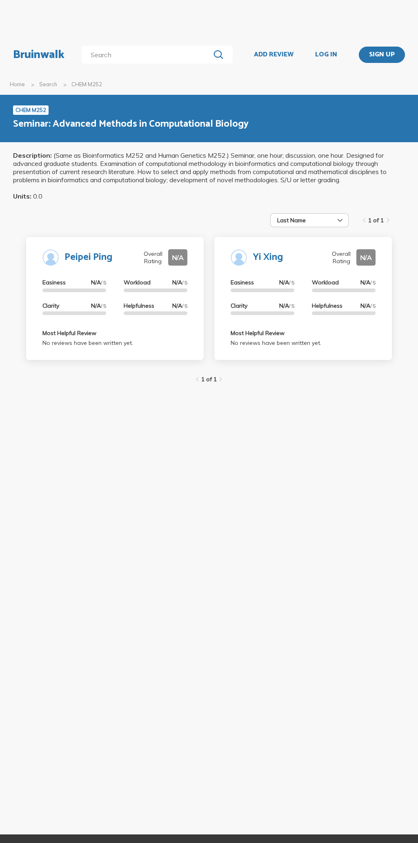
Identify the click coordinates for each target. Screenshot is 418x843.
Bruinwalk (38, 55)
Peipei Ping (88, 257)
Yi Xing (268, 257)
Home (17, 84)
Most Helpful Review (69, 333)
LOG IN (326, 54)
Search (48, 84)
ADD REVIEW (273, 54)
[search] (148, 55)
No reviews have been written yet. (87, 343)
